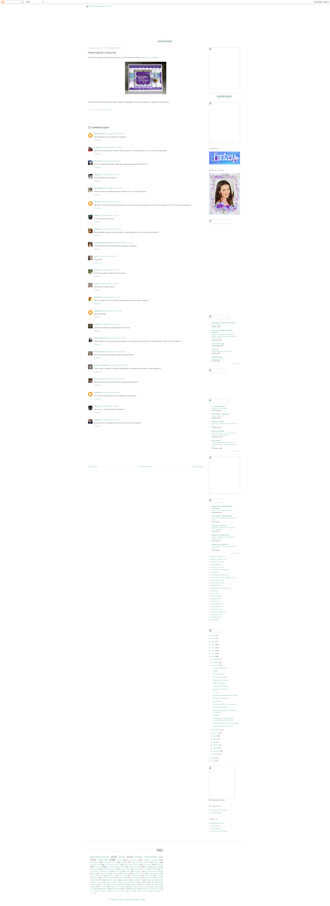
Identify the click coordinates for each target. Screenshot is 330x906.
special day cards (152, 880)
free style (147, 865)
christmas (109, 110)
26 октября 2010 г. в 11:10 (109, 406)
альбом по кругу (112, 880)
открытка (102, 110)
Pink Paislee (216, 441)
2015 (213, 642)
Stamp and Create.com (220, 544)
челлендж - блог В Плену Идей (223, 323)
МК (137, 891)
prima (156, 862)
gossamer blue (121, 878)
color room (214, 572)
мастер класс (145, 891)
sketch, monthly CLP (218, 556)
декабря (216, 659)
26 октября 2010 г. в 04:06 (116, 338)
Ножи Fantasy (216, 828)
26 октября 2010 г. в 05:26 (118, 365)
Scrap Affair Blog (218, 344)
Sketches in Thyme (217, 567)
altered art (111, 876)
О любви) (216, 715)
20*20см (159, 865)
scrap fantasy (134, 867)
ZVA (125, 889)
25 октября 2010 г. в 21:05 (123, 243)
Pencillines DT (137, 880)
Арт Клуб (215, 349)
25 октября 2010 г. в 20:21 (109, 215)
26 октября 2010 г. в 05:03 (116, 352)
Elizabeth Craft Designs (219, 831)
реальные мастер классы (150, 889)
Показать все (236, 363)
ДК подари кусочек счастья (140, 887)
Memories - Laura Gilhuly (219, 408)
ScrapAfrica (116, 889)
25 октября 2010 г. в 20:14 (113, 188)
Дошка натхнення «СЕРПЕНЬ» (222, 351)
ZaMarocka (98, 147)
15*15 (123, 862)
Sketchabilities (216, 564)
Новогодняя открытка (221, 680)
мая (214, 742)
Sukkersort (214, 591)
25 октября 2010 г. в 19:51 (112, 147)
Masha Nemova (100, 134)
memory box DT (139, 873)
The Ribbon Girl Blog (219, 526)
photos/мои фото (112, 865)
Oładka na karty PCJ (218, 416)
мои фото (137, 871)
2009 (213, 758)
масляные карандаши (119, 891)
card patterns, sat (217, 609)
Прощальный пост (218, 359)
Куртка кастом (216, 324)
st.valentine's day (95, 891)
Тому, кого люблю (219, 683)
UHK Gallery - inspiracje (220, 414)
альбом (155, 891)
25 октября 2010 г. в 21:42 (111, 297)
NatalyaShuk (99, 188)
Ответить (97, 140)
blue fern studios (132, 865)
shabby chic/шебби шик (148, 856)
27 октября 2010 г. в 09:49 (110, 420)
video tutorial (104, 873)
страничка (132, 860)
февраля (216, 751)
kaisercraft (126, 873)
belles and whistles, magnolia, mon (223, 578)
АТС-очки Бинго (218, 674)
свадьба (157, 887)
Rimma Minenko (100, 352)
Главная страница (145, 466)
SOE (152, 882)
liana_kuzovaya (100, 379)
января (216, 754)
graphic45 (156, 867)
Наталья (97, 270)
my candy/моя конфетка (109, 884)
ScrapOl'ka (98, 311)
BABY (147, 867)
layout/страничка (99, 856)
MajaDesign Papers (218, 823)
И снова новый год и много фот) (224, 704)
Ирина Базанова (100, 338)
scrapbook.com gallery (219, 810)
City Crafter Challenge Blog (222, 516)
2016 (213, 638)
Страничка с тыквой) (220, 689)
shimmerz (133, 889)
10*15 (96, 110)
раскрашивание (154, 873)
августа (216, 733)
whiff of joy (118, 871)
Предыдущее (198, 466)
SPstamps (104, 889)
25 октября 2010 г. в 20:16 (111, 202)
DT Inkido (93, 889)
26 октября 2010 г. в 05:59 (115, 379)
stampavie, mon (216, 585)
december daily (107, 878)
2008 (213, 761)
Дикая (96, 406)
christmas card (110, 862)
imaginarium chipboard (118, 887)
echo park (102, 887)
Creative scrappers (217, 562)
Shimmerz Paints (218, 422)
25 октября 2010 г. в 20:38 (111, 229)
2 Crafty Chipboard (218, 406)
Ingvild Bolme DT (96, 876)
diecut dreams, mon (218, 583)
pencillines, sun (216, 617)
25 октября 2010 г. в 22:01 (110, 324)
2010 (213, 657)
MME (100, 880)
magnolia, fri (215, 601)
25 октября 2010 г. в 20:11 (109, 175)
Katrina (97, 175)
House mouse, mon (217, 580)
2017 (213, 635)
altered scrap (94, 869)
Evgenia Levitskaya (101, 365)
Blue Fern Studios (218, 431)
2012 (213, 651)
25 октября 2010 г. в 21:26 (110, 270)
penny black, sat (216, 607)
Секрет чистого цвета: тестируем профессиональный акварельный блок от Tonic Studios (224, 336)
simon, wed (215, 593)
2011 (213, 654)
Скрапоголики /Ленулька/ (103, 243)
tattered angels (125, 869)
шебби (144, 884)
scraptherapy (135, 876)
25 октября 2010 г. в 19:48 (115, 134)
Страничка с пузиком (220, 686)
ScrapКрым (215, 826)
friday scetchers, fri (217, 604)
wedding (116, 873)
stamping (143, 882)
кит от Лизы (217, 701)
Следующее (93, 466)
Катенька (97, 161)
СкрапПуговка (217, 357)
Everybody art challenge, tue (221, 588)
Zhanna (97, 215)
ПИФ (124, 884)
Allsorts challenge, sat (218, 612)
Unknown (97, 202)
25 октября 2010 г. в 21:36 (109, 284)
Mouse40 (97, 297)
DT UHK (154, 869)
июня (215, 739)
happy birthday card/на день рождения (121, 882)
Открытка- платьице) (220, 698)
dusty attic (148, 876)
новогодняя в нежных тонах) (223, 726)
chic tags (123, 876)
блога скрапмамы (151, 57)
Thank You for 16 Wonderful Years (222, 510)
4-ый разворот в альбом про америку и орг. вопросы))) (223, 719)
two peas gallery (216, 813)
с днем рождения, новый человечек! (226, 723)
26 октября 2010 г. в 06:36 (111, 392)
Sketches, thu (215, 599)
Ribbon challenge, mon (219, 559)
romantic (97, 324)
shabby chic (95, 865)
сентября (216, 730)
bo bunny (98, 867)
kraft (94, 873)
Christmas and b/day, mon (220, 575)
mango (96, 284)
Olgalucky (97, 229)
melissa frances (150, 860)
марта (215, 748)
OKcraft (131, 891)
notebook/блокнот (109, 869)
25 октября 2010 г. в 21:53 (112, 311)
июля (215, 736)
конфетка (124, 880)
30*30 (122, 856)
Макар (215, 671)
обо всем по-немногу (220, 707)
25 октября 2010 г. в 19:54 (111, 161)
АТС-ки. (215, 692)
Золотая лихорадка (220, 677)
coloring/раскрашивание (154, 871)
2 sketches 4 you (216, 614)
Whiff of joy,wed (216, 596)
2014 (213, 645)
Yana (96, 256)
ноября (216, 662)
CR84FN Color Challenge (220, 570)
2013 (213, 648)
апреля (216, 745)
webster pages (135, 878)
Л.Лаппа (97, 420)
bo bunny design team (115, 867)
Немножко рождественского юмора (225, 695)
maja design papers (140, 862)
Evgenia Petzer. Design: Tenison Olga (127, 899)
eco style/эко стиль (140, 869)
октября (216, 665)
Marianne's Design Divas (221, 535)
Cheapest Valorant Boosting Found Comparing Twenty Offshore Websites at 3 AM (224, 444)
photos (128, 871)
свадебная (134, 884)
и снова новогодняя (220, 668)
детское (106, 891)
